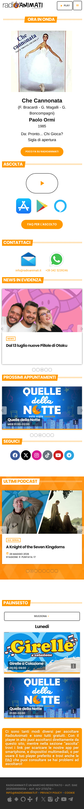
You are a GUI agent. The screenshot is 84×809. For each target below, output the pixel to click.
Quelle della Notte (24, 419)
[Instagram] (37, 455)
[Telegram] (69, 455)
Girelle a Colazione (26, 663)
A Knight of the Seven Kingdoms (35, 547)
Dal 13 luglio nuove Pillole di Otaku (36, 345)
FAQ (8, 760)
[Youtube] (58, 455)
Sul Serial (13, 540)
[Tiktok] (47, 455)
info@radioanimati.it (22, 793)
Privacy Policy (51, 793)
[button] (33, 369)
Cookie (70, 793)
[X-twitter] (26, 455)
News (11, 338)
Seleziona (42, 616)
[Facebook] (15, 455)
